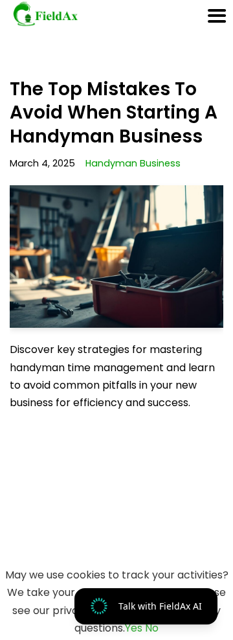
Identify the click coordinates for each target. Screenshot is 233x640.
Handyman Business (133, 163)
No (152, 628)
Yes (133, 628)
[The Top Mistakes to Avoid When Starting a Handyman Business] (116, 256)
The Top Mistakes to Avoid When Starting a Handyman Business (113, 112)
